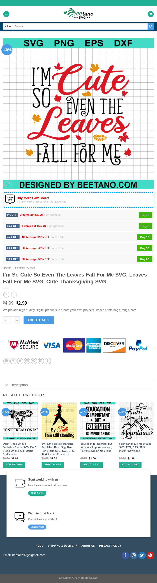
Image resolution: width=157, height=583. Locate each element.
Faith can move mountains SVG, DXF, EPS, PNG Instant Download (135, 447)
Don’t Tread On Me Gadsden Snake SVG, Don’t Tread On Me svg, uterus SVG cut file (20, 449)
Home (7, 268)
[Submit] (151, 26)
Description (19, 385)
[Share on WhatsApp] (6, 361)
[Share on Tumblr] (48, 361)
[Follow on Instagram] (134, 555)
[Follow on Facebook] (125, 555)
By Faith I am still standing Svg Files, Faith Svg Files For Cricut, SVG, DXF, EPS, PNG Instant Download (58, 449)
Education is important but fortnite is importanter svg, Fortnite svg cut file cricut (96, 447)
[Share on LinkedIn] (41, 361)
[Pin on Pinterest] (34, 361)
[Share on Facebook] (13, 361)
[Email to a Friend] (27, 361)
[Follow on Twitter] (142, 555)
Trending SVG (25, 268)
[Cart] (151, 14)
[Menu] (6, 14)
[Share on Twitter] (20, 361)
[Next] (154, 438)
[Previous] (3, 438)
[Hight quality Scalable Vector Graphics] (78, 14)
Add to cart (38, 320)
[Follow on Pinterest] (150, 555)
